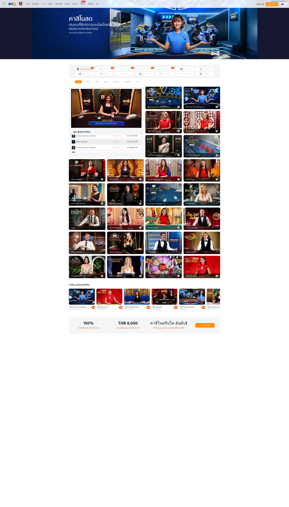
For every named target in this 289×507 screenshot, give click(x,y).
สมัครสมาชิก (272, 4)
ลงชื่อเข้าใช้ (260, 4)
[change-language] (283, 4)
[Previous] (69, 297)
